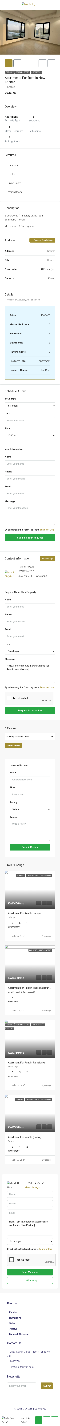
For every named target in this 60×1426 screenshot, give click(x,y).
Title (12, 787)
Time (8, 428)
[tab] (8, 63)
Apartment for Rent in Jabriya (24, 913)
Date (7, 413)
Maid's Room (15, 192)
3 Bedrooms (37, 72)
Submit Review (30, 847)
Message (10, 501)
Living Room (14, 183)
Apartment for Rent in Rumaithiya (26, 1062)
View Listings (47, 558)
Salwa (12, 1323)
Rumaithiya (15, 1318)
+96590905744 (26, 570)
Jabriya (13, 1328)
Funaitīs (13, 1312)
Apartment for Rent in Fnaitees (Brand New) (32, 987)
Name (8, 456)
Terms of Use (47, 529)
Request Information (30, 710)
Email (8, 486)
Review (14, 817)
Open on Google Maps (43, 240)
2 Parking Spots (22, 72)
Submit (47, 1385)
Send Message (30, 1272)
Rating (13, 802)
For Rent (10, 72)
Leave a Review (13, 745)
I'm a (7, 644)
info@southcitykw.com (22, 1367)
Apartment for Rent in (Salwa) (24, 1137)
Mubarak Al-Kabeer (19, 1334)
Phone (8, 471)
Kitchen (12, 174)
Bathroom (13, 165)
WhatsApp (41, 576)
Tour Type (10, 398)
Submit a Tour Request (30, 537)
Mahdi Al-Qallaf (18, 936)
